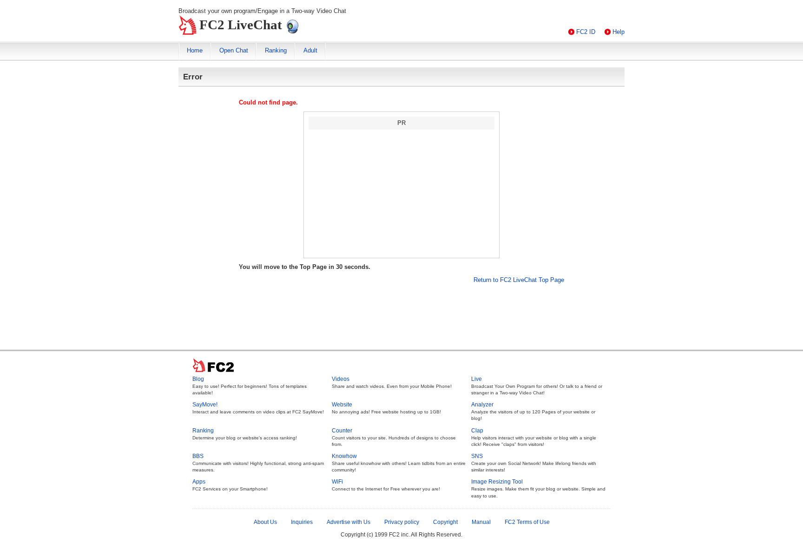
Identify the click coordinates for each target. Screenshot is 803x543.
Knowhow (344, 456)
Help (618, 31)
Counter (342, 430)
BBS (198, 456)
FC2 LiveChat (240, 24)
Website (342, 404)
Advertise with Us (348, 522)
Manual (481, 522)
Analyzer (482, 404)
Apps (198, 481)
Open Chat (233, 50)
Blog (198, 379)
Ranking (276, 50)
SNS (477, 456)
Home (195, 50)
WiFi (337, 481)
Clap (477, 430)
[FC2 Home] (215, 372)
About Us (265, 522)
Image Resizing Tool (497, 481)
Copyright (445, 522)
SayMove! (204, 404)
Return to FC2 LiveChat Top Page (519, 279)
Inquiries (302, 522)
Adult (310, 50)
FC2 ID (585, 31)
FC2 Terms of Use (527, 522)
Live (476, 379)
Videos (340, 379)
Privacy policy (401, 522)
